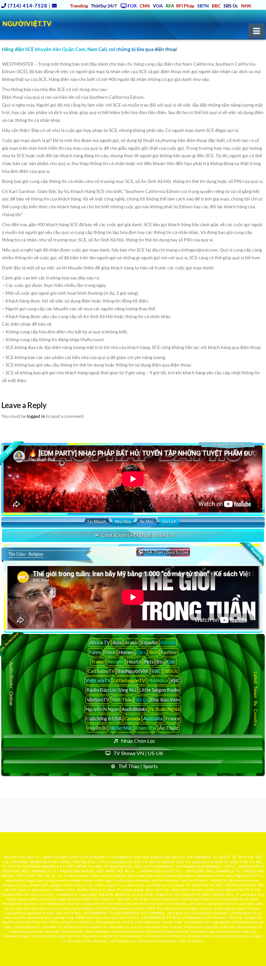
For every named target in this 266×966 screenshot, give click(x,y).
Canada (132, 718)
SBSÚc (171, 671)
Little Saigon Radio (159, 690)
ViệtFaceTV (98, 680)
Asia (117, 642)
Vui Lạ (141, 699)
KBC (175, 680)
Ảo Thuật (168, 728)
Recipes (115, 661)
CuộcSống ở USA (104, 718)
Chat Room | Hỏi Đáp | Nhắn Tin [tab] (138, 535)
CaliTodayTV (101, 671)
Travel (98, 661)
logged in (36, 416)
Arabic (132, 642)
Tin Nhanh (96, 521)
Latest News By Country (255, 699)
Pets (149, 661)
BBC (156, 671)
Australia (153, 718)
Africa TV (100, 642)
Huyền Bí (97, 728)
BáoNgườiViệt (133, 671)
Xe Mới (146, 521)
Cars (141, 652)
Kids (170, 661)
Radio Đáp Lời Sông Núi (112, 690)
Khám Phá (145, 728)
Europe (168, 642)
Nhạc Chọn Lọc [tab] (138, 741)
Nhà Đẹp (123, 521)
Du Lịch (169, 521)
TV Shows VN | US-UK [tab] (138, 753)
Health (134, 661)
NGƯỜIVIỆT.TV (26, 23)
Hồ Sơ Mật (120, 728)
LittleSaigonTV (129, 680)
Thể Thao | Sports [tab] (138, 766)
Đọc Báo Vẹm (165, 699)
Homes (125, 652)
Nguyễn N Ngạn (102, 709)
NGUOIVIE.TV (251, 866)
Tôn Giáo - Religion (25, 554)
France (172, 718)
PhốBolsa (158, 680)
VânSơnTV (98, 699)
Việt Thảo (122, 699)
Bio (159, 661)
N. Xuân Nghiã (165, 709)
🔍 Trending (254, 551)
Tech (153, 652)
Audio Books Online (11, 684)
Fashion (169, 652)
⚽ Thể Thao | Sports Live (163, 552)
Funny (95, 652)
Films (110, 652)
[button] (256, 30)
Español (149, 642)
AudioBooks (134, 709)
